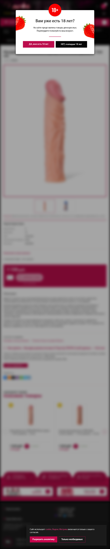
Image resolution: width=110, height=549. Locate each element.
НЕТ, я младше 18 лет (71, 44)
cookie (48, 529)
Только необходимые (72, 539)
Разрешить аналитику (44, 539)
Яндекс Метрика (59, 529)
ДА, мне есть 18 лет (38, 44)
